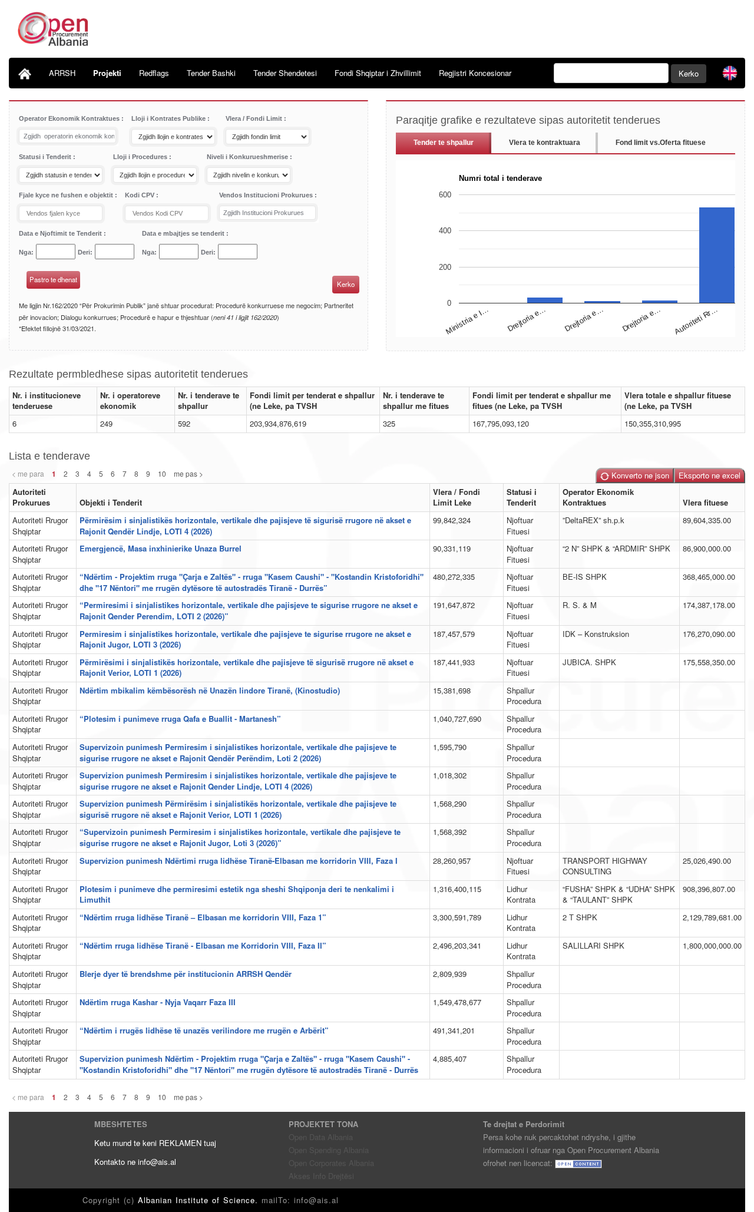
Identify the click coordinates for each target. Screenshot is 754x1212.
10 (162, 473)
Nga (25, 252)
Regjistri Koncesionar (475, 72)
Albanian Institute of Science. (200, 1200)
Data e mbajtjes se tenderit (184, 233)
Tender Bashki (211, 72)
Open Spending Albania (329, 1149)
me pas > (188, 473)
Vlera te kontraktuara (544, 142)
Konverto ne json (639, 475)
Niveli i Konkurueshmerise (248, 156)
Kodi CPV (140, 195)
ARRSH (62, 72)
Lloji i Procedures (141, 156)
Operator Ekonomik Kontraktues (70, 118)
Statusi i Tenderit (46, 156)
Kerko (689, 73)
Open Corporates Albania (331, 1162)
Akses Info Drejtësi (321, 1175)
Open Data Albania (321, 1136)
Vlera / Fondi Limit (255, 118)
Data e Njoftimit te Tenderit (61, 233)
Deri (84, 252)
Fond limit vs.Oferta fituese (661, 142)
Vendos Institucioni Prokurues (267, 195)
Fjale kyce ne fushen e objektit (67, 195)
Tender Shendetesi (285, 72)
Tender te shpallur (444, 142)
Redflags (154, 72)
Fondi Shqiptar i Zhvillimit (378, 72)
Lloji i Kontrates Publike (169, 118)
